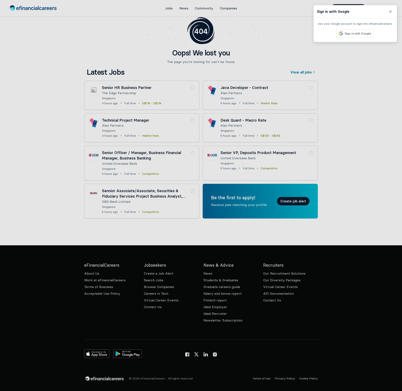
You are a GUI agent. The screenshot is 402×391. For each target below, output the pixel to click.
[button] (201, 195)
